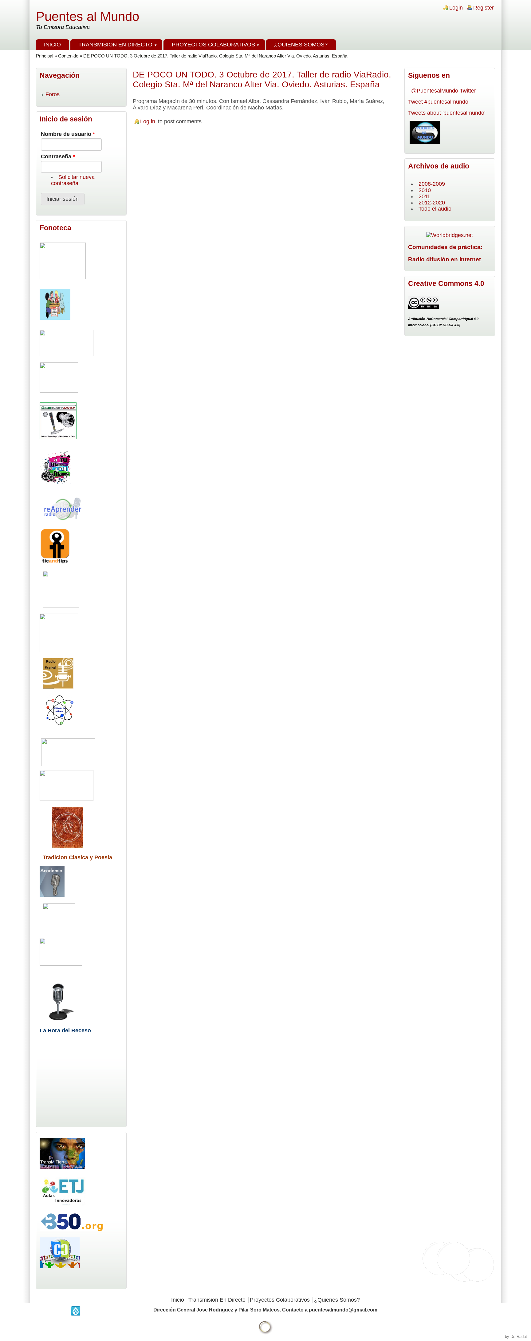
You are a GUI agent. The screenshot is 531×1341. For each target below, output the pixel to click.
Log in (147, 121)
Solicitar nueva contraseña (73, 180)
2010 (425, 190)
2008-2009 (432, 184)
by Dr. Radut (516, 1336)
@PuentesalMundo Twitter (443, 91)
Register (483, 8)
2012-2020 (432, 203)
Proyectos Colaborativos (213, 45)
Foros (52, 94)
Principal (44, 55)
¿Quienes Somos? (301, 45)
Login (456, 8)
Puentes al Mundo (87, 16)
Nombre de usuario (68, 134)
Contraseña (58, 156)
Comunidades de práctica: (445, 246)
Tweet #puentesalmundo (438, 102)
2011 (424, 196)
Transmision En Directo (115, 45)
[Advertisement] (265, 154)
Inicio (52, 45)
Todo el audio (435, 209)
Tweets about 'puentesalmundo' (446, 113)
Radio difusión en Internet (444, 259)
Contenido (68, 55)
